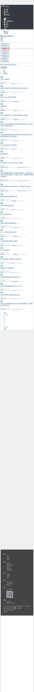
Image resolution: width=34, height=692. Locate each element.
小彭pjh (2, 227)
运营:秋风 (3, 119)
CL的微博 (10, 589)
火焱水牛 (16, 110)
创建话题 (10, 36)
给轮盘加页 (4, 106)
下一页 (6, 327)
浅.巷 (2, 83)
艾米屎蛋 (3, 92)
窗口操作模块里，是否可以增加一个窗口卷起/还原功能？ (16, 186)
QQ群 (9, 584)
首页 (5, 313)
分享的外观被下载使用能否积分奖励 (10, 294)
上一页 (6, 314)
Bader (2, 149)
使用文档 (9, 563)
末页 (5, 328)
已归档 (5, 73)
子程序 (8, 576)
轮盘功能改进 (6, 250)
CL (14, 92)
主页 (6, 9)
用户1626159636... (5, 167)
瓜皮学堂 (9, 570)
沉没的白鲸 (15, 101)
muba (2, 200)
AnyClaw (16, 140)
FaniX (2, 281)
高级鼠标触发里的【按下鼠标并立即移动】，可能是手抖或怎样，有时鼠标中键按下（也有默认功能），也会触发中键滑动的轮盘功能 (17, 174)
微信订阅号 (9, 590)
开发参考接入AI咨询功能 (7, 205)
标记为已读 (3, 67)
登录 (6, 26)
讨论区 (7, 31)
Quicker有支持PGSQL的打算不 (9, 145)
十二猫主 (15, 227)
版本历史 (9, 568)
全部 (4, 70)
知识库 (4, 36)
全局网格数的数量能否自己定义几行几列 (11, 286)
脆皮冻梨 (3, 110)
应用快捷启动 (4, 153)
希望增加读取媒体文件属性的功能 (11, 277)
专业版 (7, 14)
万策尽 (2, 101)
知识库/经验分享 (6, 64)
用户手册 (14, 64)
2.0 (6, 13)
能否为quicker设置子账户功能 (8, 97)
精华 (5, 72)
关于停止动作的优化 (6, 214)
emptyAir (3, 218)
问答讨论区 (9, 582)
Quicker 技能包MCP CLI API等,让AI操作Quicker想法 (14, 115)
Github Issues (10, 583)
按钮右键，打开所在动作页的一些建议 (12, 162)
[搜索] (5, 19)
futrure (2, 290)
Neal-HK (2, 140)
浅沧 (2, 263)
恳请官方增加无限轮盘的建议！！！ (10, 223)
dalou (2, 209)
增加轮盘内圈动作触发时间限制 (9, 241)
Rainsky (15, 129)
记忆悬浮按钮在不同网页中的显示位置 (11, 259)
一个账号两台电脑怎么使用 (9, 232)
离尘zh (2, 272)
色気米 (2, 245)
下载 (6, 11)
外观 (8, 577)
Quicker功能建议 (5, 79)
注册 (5, 28)
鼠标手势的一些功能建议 (7, 268)
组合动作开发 (10, 565)
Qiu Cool (3, 129)
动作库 (8, 574)
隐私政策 (9, 601)
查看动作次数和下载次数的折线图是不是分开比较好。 (15, 88)
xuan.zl (2, 298)
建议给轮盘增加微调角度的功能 (9, 196)
